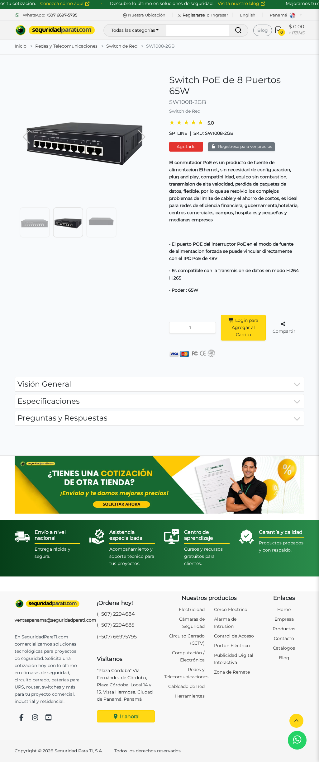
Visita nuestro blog (239, 3)
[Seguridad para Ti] (47, 604)
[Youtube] (48, 718)
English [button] (247, 14)
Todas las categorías (133, 30)
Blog (262, 30)
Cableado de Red (186, 686)
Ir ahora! (129, 716)
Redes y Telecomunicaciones (66, 46)
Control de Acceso (234, 636)
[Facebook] (21, 718)
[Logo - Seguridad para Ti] (55, 30)
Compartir (284, 331)
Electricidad (192, 609)
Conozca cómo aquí (62, 3)
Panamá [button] (279, 14)
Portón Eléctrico (232, 645)
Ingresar (219, 14)
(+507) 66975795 (117, 637)
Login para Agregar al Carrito (245, 327)
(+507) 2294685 (115, 625)
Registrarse (194, 14)
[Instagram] (35, 718)
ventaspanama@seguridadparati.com (55, 620)
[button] (296, 721)
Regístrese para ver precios (244, 146)
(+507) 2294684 (116, 614)
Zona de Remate (232, 672)
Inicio (20, 46)
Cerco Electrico (230, 609)
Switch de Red (121, 46)
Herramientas (190, 696)
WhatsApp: (49, 14)
